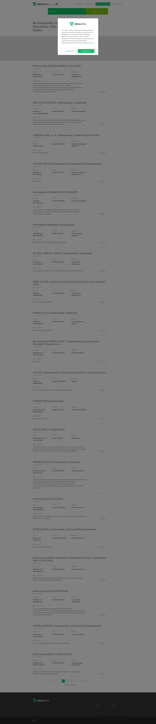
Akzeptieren (86, 51)
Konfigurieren (70, 51)
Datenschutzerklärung (88, 43)
